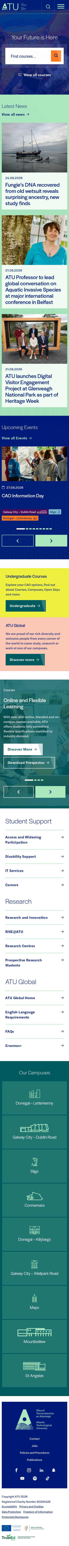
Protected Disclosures (15, 1517)
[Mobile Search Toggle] (48, 6)
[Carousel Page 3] (30, 528)
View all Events (14, 437)
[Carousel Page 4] (34, 528)
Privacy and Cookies (31, 1506)
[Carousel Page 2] (27, 528)
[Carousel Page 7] (44, 528)
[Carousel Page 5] (37, 528)
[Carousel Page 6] (40, 528)
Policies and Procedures (34, 1453)
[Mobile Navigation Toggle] (60, 6)
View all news (13, 114)
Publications (34, 1460)
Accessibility (9, 1506)
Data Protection (11, 1512)
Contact (35, 1439)
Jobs (35, 1446)
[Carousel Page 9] (50, 528)
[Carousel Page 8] (47, 528)
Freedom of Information (38, 1512)
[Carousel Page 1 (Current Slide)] (20, 528)
